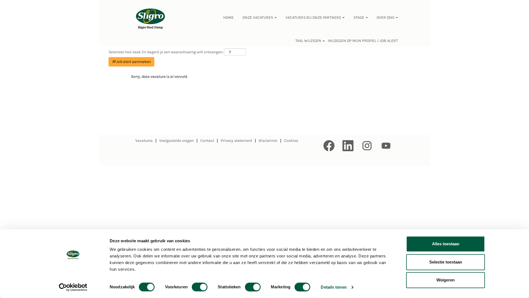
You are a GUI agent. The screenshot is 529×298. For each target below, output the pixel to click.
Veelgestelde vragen (176, 140)
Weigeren (445, 280)
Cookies (291, 140)
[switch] (199, 287)
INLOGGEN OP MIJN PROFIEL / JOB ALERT (363, 41)
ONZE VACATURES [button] (258, 17)
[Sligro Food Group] (150, 19)
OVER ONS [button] (386, 17)
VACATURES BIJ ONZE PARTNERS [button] (313, 17)
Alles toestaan (445, 243)
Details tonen (333, 287)
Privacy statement (236, 140)
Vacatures (144, 140)
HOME (228, 17)
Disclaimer (268, 140)
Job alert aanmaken (133, 61)
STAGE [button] (359, 17)
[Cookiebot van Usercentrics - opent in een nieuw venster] (73, 287)
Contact (207, 140)
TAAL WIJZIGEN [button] (308, 41)
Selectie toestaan (445, 262)
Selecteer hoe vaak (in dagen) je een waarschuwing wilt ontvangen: (166, 52)
